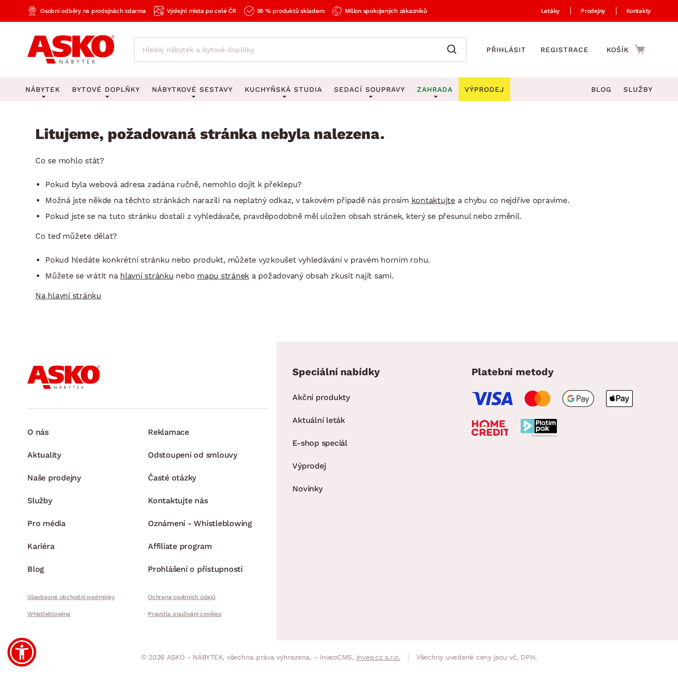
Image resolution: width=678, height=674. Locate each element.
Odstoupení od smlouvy (192, 455)
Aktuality (44, 455)
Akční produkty (321, 397)
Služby (638, 89)
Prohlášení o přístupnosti (195, 569)
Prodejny (593, 10)
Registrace (565, 50)
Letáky (550, 10)
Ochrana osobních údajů (181, 597)
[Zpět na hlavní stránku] (70, 49)
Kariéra (40, 546)
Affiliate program (180, 546)
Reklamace (168, 432)
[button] (22, 652)
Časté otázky (172, 477)
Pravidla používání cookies (184, 613)
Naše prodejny (54, 477)
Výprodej (309, 466)
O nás (38, 432)
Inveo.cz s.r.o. (378, 657)
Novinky (307, 488)
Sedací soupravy (369, 89)
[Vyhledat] (454, 49)
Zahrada (435, 89)
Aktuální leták (318, 420)
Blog (601, 89)
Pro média (46, 523)
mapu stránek (223, 275)
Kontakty (638, 10)
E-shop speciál (319, 443)
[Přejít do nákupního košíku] (626, 49)
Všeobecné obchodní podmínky (70, 597)
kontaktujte (433, 200)
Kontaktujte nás (177, 500)
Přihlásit (506, 50)
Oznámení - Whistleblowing (200, 523)
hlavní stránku (147, 275)
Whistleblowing (48, 613)
